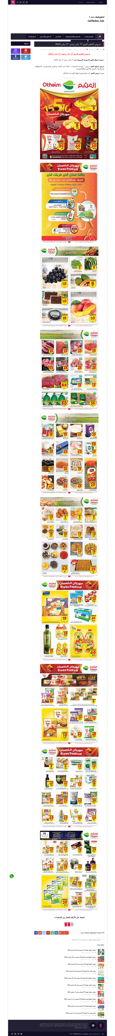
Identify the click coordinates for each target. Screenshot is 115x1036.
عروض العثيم (95, 73)
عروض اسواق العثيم (97, 66)
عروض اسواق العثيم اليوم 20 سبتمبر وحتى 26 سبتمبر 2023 (80, 978)
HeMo (93, 952)
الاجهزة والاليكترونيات (72, 36)
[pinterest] (21, 1034)
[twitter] (15, 1034)
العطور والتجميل (45, 36)
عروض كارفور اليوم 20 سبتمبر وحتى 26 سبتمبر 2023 (82, 964)
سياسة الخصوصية (90, 2)
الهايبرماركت (88, 36)
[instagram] (18, 1034)
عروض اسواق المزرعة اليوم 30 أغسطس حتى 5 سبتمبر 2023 (80, 999)
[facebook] (12, 1034)
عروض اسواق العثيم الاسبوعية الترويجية (90, 60)
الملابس (58, 36)
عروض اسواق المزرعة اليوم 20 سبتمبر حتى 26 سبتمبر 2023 (80, 957)
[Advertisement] (43, 19)
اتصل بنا (81, 2)
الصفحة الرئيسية (82, 49)
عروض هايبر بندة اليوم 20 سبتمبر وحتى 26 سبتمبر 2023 (81, 971)
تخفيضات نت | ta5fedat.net (80, 1034)
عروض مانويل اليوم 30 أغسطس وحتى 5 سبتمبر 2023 (81, 992)
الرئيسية (101, 2)
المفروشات (32, 36)
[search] (13, 2)
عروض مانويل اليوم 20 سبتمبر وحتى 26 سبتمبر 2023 (82, 950)
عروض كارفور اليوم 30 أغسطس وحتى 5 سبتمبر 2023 (82, 1006)
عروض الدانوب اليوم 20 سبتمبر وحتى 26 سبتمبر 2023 (81, 985)
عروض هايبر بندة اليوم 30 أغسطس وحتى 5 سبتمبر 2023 (81, 1013)
